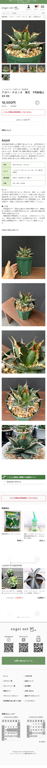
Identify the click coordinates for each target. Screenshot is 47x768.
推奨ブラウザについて (32, 696)
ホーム (5, 676)
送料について (6, 130)
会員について (29, 681)
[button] (37, 559)
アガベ (12, 17)
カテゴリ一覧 (7, 681)
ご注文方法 (28, 676)
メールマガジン (30, 701)
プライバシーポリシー (10, 696)
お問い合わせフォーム (23, 661)
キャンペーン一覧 (9, 686)
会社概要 (28, 686)
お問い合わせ (29, 691)
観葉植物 (4, 17)
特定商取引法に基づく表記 (12, 701)
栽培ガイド (7, 691)
